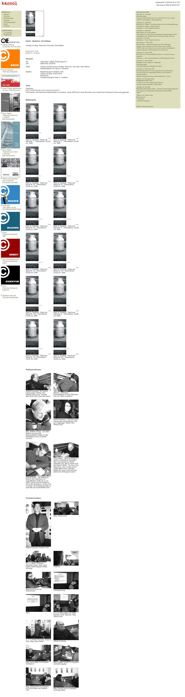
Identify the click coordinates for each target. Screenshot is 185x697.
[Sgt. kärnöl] (10, 177)
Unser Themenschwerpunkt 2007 (9, 234)
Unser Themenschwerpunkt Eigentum (9, 288)
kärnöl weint (141, 97)
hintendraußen (142, 16)
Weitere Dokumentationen (145, 106)
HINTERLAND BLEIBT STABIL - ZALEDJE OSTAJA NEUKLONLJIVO (158, 89)
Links (6, 24)
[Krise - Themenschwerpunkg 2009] (10, 68)
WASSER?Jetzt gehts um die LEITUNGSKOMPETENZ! (11, 207)
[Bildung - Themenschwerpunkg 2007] (10, 230)
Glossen (7, 16)
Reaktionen (8, 35)
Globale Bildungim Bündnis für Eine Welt (11, 46)
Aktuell (6, 14)
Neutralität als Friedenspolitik (147, 32)
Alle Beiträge (8, 18)
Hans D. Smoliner (33, 53)
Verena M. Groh (32, 51)
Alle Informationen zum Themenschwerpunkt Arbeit (10, 261)
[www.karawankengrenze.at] (10, 86)
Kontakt (6, 26)
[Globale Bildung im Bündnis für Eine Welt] (10, 43)
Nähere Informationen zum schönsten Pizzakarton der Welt (10, 180)
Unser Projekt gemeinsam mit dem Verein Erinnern (11, 89)
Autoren (6, 20)
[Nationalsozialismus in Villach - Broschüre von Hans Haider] (10, 111)
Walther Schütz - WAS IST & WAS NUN (149, 62)
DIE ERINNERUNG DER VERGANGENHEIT (43, 90)
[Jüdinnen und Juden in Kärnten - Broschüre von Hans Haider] (10, 148)
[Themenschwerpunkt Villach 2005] (10, 284)
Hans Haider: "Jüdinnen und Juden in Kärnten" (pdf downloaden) (10, 153)
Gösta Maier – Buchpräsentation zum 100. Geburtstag (154, 44)
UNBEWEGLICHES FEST (145, 80)
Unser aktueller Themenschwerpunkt (9, 71)
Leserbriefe (8, 33)
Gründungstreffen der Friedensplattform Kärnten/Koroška (155, 70)
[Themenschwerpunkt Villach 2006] (10, 257)
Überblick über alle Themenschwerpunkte (10, 296)
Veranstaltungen (9, 22)
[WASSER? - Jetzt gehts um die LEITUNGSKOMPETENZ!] (10, 203)
